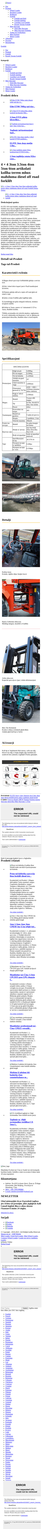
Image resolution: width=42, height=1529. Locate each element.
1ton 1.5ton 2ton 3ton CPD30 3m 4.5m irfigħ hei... (23, 925)
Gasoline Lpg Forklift (22, 22)
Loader (3, 1240)
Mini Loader (5, 1236)
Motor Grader (15, 36)
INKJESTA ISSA (7, 1213)
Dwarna (8, 40)
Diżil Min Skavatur (21, 28)
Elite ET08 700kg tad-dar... (22, 106)
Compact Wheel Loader (9, 1238)
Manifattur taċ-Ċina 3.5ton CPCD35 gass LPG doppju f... (22, 977)
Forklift (12, 16)
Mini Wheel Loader (31, 1236)
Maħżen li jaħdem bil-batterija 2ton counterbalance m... (20, 1074)
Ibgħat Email (5, 1244)
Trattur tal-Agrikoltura (17, 32)
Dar (6, 6)
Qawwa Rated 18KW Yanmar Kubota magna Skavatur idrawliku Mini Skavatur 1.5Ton (20, 801)
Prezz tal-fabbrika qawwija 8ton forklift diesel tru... (22, 874)
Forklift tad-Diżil (20, 18)
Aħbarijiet (8, 38)
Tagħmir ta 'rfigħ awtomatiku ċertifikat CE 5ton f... (21, 1122)
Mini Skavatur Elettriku (22, 30)
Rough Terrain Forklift (22, 24)
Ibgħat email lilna (7, 254)
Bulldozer (13, 14)
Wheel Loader (15, 10)
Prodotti (8, 8)
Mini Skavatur (15, 26)
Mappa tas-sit (5, 1234)
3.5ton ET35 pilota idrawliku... (18, 118)
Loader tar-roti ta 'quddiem (28, 1238)
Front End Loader (17, 1236)
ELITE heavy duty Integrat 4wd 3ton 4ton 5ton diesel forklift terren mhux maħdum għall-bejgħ (20, 797)
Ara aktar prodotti (17, 912)
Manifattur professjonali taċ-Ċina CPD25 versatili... (23, 1027)
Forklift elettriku (20, 20)
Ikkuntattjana (10, 42)
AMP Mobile (16, 1234)
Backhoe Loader (16, 12)
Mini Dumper (14, 34)
